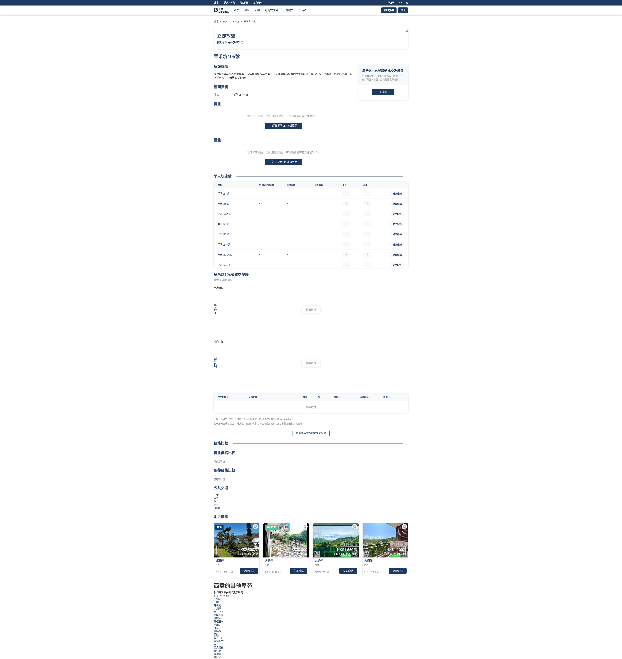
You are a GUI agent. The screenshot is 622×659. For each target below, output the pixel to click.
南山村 (217, 605)
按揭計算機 (229, 3)
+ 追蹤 (383, 92)
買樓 (236, 10)
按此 (219, 42)
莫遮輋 (217, 634)
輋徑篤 (217, 651)
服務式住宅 (271, 10)
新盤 (257, 10)
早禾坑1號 (223, 193)
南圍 (216, 602)
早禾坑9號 (223, 234)
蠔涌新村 (219, 641)
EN (400, 2)
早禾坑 (236, 22)
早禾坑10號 (224, 244)
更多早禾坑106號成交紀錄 (311, 433)
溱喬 (216, 628)
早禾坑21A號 (225, 255)
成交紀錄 (257, 3)
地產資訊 (244, 3)
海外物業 (288, 10)
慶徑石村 (219, 621)
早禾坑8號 (223, 224)
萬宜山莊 (219, 638)
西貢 (225, 22)
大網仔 (269, 560)
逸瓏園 (217, 654)
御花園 (217, 618)
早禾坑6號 (223, 204)
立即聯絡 (249, 571)
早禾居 (217, 625)
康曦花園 (219, 615)
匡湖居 (217, 599)
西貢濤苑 (219, 647)
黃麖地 (217, 657)
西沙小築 (219, 644)
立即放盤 (389, 10)
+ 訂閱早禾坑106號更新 (283, 125)
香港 (216, 22)
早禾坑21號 (224, 265)
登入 (403, 10)
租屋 (246, 10)
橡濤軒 (219, 560)
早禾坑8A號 (224, 214)
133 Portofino (221, 596)
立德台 (217, 631)
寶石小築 (219, 612)
